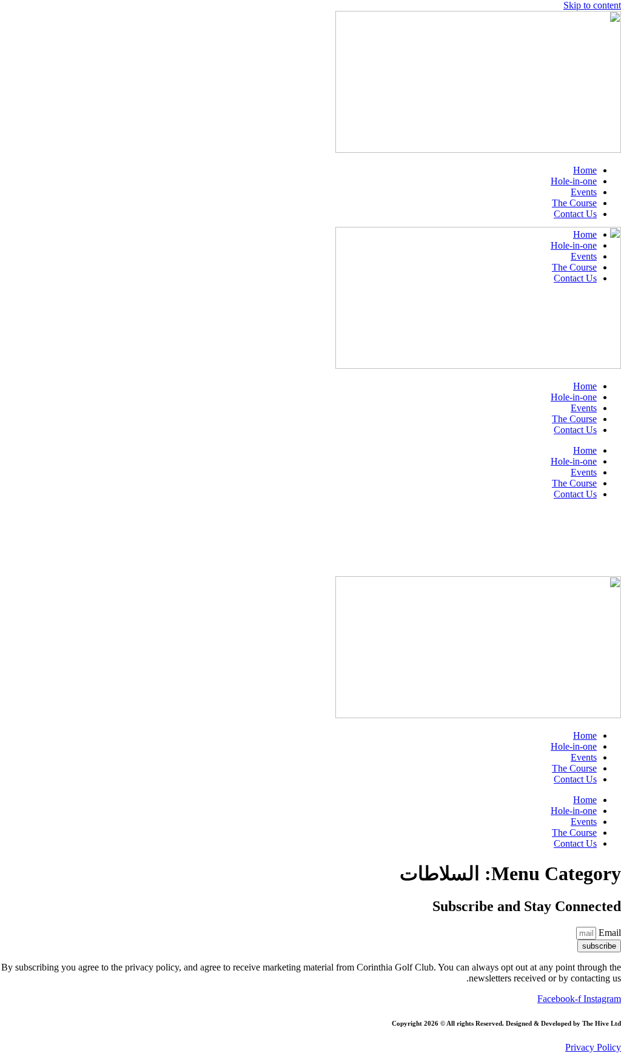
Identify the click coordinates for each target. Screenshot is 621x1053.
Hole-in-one (574, 181)
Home (585, 170)
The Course (574, 203)
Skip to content (592, 5)
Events (584, 192)
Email (608, 932)
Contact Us (575, 214)
